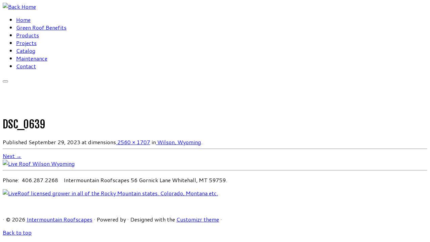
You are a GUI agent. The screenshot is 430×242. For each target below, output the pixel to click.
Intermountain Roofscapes (59, 219)
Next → (12, 156)
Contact (26, 66)
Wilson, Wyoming (178, 142)
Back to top (17, 232)
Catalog (25, 50)
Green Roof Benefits (41, 27)
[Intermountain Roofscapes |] (19, 6)
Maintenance (31, 58)
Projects (26, 43)
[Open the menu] (5, 81)
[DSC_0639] (39, 163)
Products (27, 35)
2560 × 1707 (133, 142)
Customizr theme (197, 219)
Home (23, 20)
